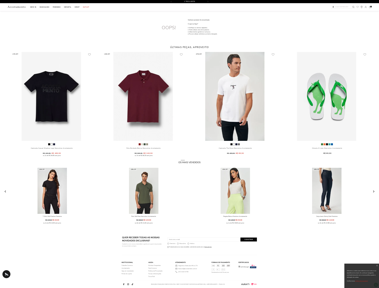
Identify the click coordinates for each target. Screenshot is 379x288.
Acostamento (126, 268)
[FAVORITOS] (357, 7)
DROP (77, 7)
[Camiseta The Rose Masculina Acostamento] (234, 96)
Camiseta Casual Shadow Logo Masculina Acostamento (52, 148)
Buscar (353, 7)
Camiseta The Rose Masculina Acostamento (235, 148)
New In (33, 7)
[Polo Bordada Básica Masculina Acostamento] (143, 96)
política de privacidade (361, 281)
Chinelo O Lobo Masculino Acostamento (327, 148)
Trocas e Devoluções (154, 274)
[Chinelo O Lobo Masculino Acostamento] (326, 96)
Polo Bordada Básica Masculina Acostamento (144, 148)
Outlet (86, 7)
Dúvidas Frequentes (154, 265)
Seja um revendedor (128, 271)
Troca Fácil (151, 276)
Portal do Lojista (127, 274)
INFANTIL (67, 7)
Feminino (57, 7)
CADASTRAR (248, 239)
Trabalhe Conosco (127, 265)
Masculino (44, 7)
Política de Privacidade (155, 271)
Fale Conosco (152, 268)
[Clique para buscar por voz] (333, 7)
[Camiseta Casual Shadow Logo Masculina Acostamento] (51, 96)
